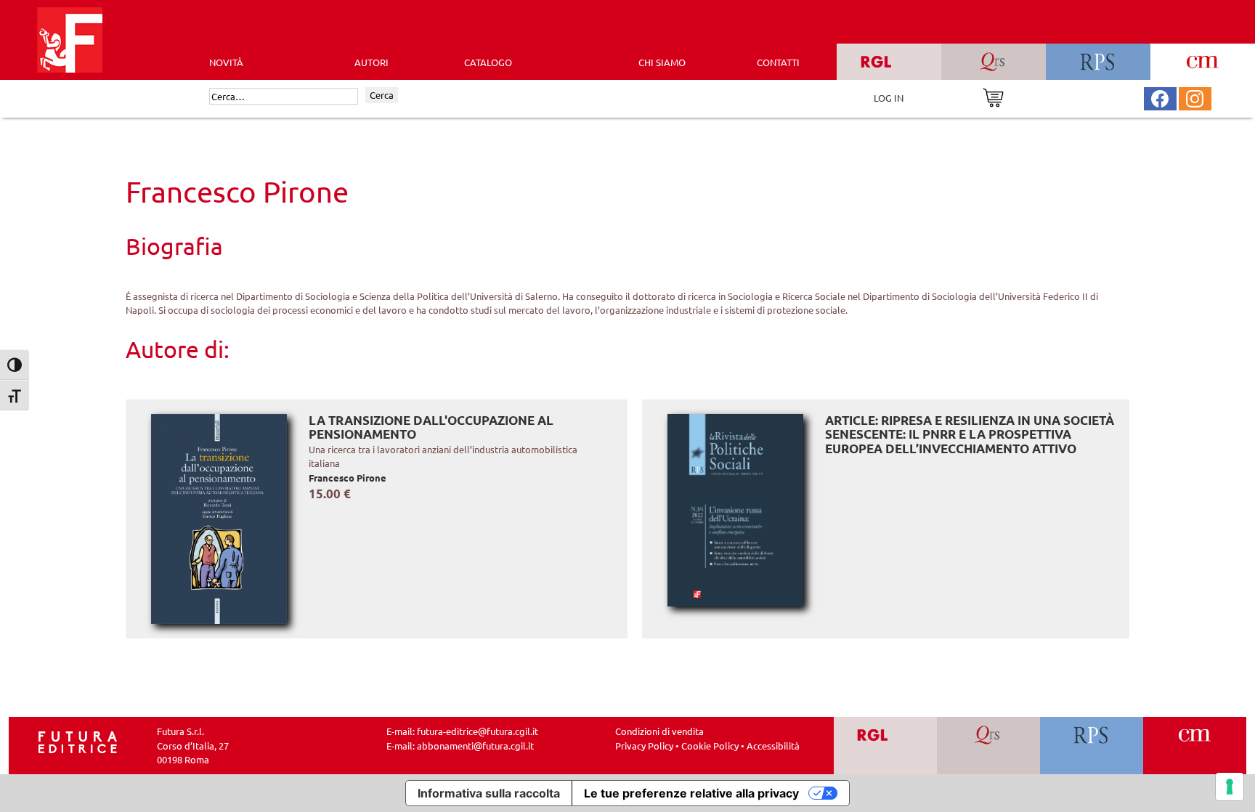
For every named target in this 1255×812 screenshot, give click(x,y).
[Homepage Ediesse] (77, 741)
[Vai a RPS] (1091, 745)
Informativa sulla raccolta (489, 793)
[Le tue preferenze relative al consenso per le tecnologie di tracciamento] (1229, 786)
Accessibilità (773, 745)
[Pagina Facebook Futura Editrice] (1160, 97)
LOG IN (888, 98)
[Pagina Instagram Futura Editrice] (1194, 97)
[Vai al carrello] (993, 96)
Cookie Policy (710, 745)
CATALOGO (488, 62)
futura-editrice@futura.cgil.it (477, 731)
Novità (226, 62)
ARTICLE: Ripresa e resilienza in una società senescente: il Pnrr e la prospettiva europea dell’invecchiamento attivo (969, 434)
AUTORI (371, 62)
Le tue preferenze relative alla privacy (691, 793)
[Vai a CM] (1195, 745)
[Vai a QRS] (988, 745)
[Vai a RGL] (885, 745)
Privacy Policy (644, 745)
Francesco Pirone (347, 477)
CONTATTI (778, 62)
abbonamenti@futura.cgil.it (475, 745)
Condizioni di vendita (659, 731)
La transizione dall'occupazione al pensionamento (431, 427)
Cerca (382, 95)
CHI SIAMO (662, 62)
